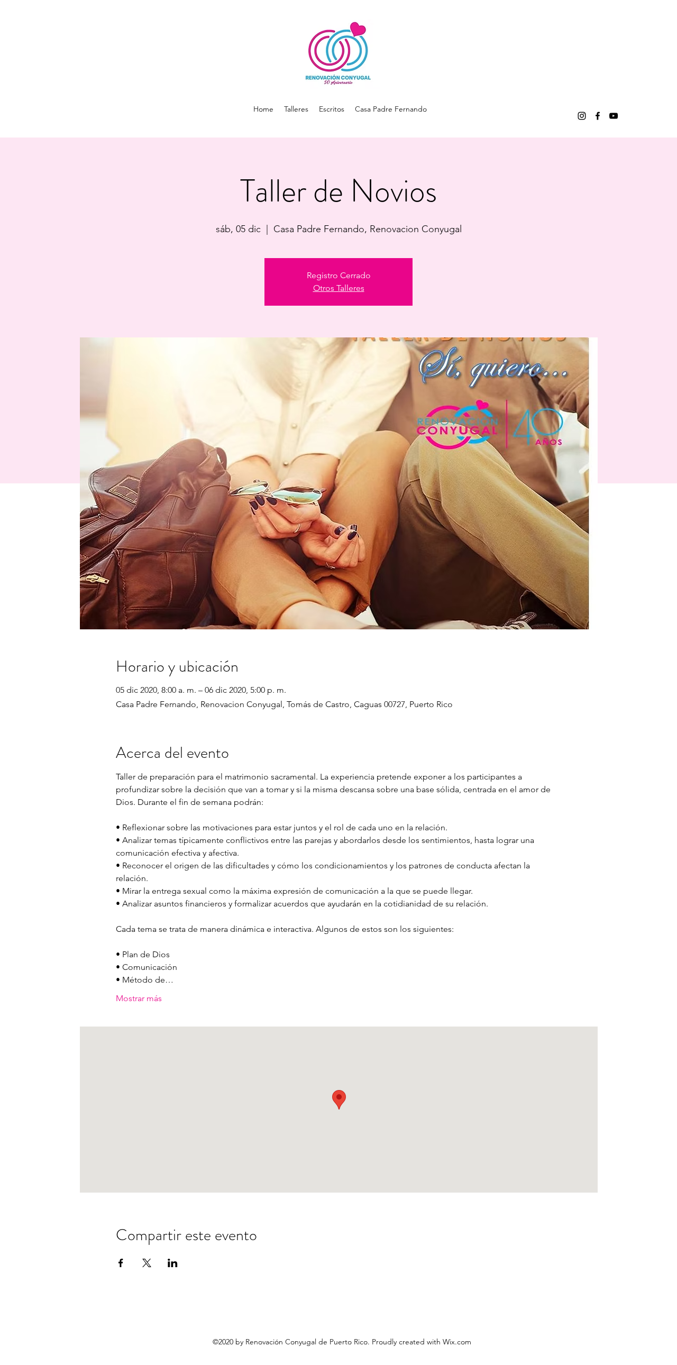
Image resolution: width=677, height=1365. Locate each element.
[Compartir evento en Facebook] (121, 1263)
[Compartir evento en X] (147, 1263)
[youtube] (613, 116)
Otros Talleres (338, 288)
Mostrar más (139, 998)
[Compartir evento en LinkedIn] (173, 1263)
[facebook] (597, 116)
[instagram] (582, 116)
